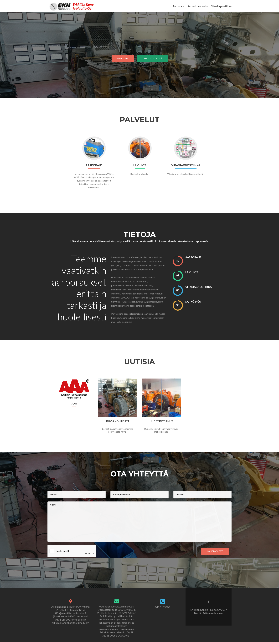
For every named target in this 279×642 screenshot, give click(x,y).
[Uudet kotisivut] (161, 398)
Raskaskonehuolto (197, 6)
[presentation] (178, 261)
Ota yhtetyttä (152, 58)
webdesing (217, 612)
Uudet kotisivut (161, 421)
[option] (139, 408)
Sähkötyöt (193, 301)
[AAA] (74, 389)
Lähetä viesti (215, 551)
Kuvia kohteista (117, 421)
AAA (74, 403)
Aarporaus (178, 6)
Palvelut (122, 58)
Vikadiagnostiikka (221, 6)
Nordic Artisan (202, 612)
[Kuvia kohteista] (117, 398)
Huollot (191, 271)
